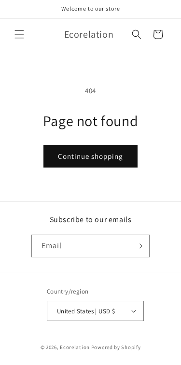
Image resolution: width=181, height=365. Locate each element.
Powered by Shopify (116, 347)
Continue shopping (90, 156)
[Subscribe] (138, 246)
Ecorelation (75, 347)
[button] (19, 34)
